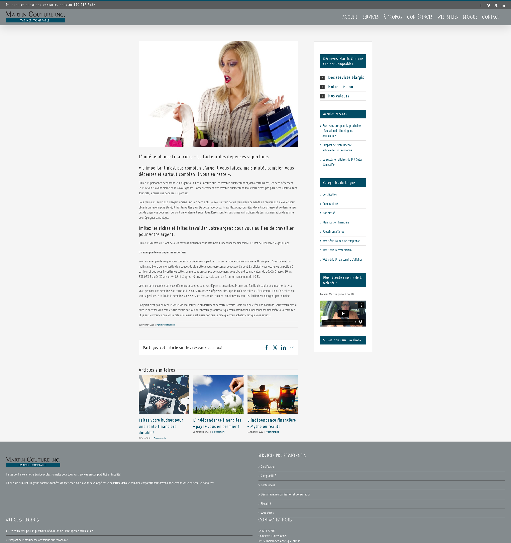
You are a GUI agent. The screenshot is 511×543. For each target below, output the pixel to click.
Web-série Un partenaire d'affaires (342, 259)
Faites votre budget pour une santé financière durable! (161, 426)
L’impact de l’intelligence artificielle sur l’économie (38, 540)
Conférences (268, 485)
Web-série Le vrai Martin (337, 250)
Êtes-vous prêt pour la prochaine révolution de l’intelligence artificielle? (342, 130)
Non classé (329, 213)
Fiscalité (266, 503)
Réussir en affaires (333, 231)
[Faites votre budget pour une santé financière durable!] (164, 377)
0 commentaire (160, 438)
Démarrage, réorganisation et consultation (285, 494)
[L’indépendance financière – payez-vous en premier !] (218, 377)
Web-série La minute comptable (341, 241)
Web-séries (267, 513)
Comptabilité (330, 204)
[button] (142, 408)
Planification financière (165, 324)
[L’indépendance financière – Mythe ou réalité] (273, 377)
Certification (330, 194)
